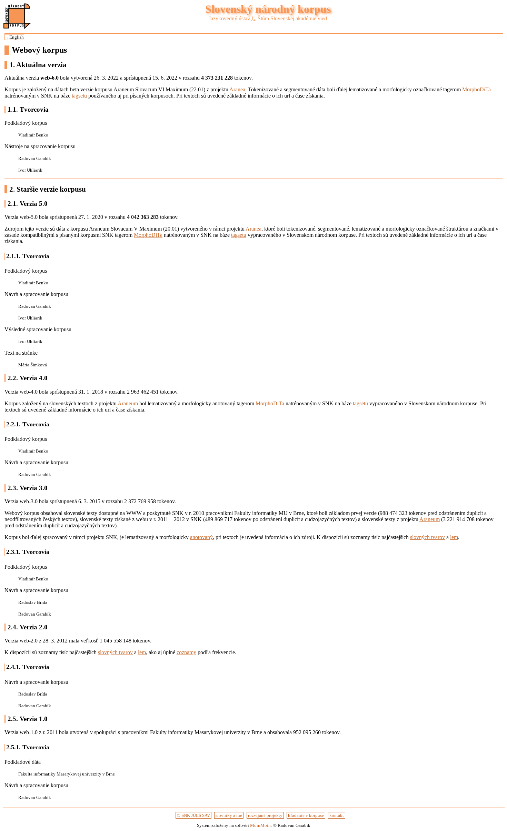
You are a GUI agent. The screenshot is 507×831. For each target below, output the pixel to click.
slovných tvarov (427, 537)
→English (14, 37)
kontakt (336, 815)
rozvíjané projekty (265, 815)
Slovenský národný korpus (268, 9)
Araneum (128, 403)
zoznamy (186, 652)
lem (454, 537)
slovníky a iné (229, 815)
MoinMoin (260, 825)
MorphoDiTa (476, 89)
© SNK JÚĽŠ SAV (193, 815)
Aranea (237, 89)
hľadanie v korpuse (306, 815)
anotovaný (201, 537)
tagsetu (79, 96)
